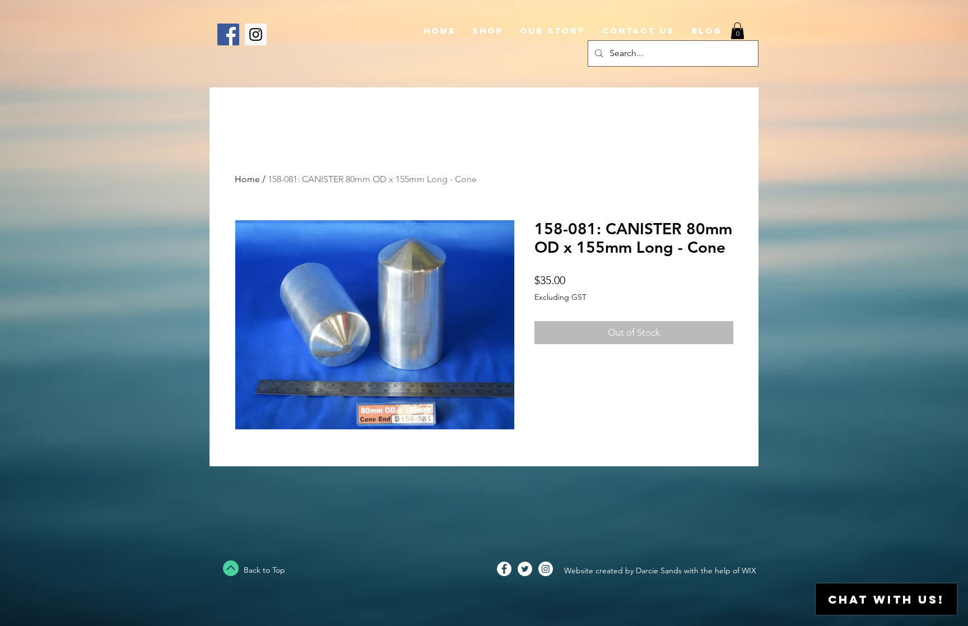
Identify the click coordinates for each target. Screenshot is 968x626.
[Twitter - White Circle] (525, 569)
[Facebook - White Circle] (504, 569)
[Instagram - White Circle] (545, 569)
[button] (737, 30)
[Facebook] (228, 34)
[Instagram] (256, 34)
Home (247, 179)
